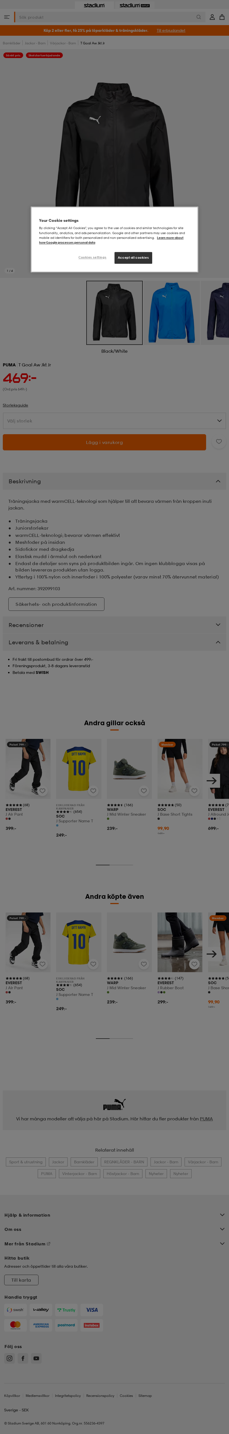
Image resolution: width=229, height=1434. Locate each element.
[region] (114, 239)
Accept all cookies (133, 258)
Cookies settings (92, 257)
